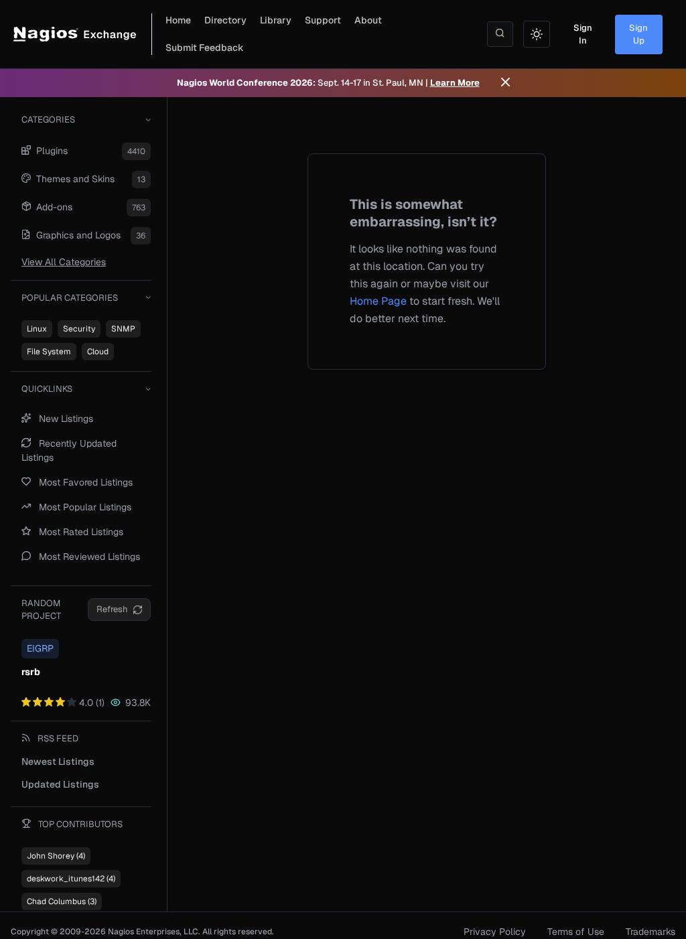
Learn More (455, 82)
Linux (37, 328)
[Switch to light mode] (536, 34)
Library (275, 20)
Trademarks (650, 932)
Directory (225, 20)
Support (323, 20)
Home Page (378, 301)
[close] (505, 83)
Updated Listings (60, 784)
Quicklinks (46, 388)
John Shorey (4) (56, 856)
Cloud (98, 351)
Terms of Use (575, 932)
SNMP (123, 328)
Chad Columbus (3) (61, 901)
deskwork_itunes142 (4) (71, 878)
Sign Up (638, 34)
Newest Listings (57, 761)
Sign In (582, 34)
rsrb (30, 672)
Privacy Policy (495, 932)
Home (178, 20)
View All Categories (63, 262)
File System (49, 351)
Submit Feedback (204, 48)
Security (79, 328)
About (368, 20)
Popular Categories (69, 297)
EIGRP (40, 648)
